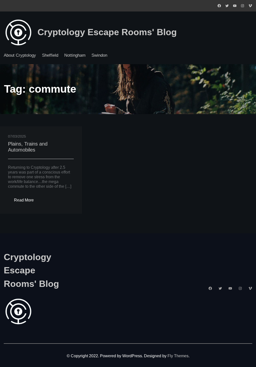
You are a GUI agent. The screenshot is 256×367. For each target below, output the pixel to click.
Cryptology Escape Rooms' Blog (107, 32)
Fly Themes (178, 356)
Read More (27, 201)
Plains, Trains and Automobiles (28, 147)
